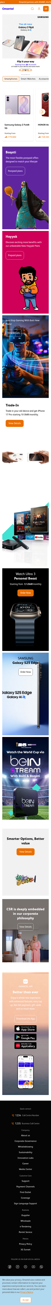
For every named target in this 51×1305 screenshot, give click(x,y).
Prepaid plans (15, 255)
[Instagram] (17, 1267)
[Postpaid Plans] (25, 188)
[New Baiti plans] (25, 356)
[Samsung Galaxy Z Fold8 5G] (17, 115)
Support (25, 1181)
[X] (25, 1267)
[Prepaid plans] (25, 272)
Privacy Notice (26, 1292)
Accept (26, 1300)
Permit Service (25, 1232)
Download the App (25, 1018)
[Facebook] (9, 1267)
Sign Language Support (25, 1203)
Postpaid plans (15, 171)
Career (25, 1163)
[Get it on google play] (25, 1037)
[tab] (11, 79)
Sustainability (25, 1152)
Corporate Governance (26, 1141)
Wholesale (26, 1221)
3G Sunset (25, 1249)
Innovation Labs (25, 1158)
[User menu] (39, 9)
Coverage (25, 1198)
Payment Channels (25, 1186)
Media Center (25, 1169)
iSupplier (25, 1215)
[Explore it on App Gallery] (25, 1045)
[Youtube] (33, 1267)
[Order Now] (25, 609)
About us (25, 1135)
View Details (14, 333)
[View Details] (25, 441)
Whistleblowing (25, 1146)
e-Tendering (25, 1226)
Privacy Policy (25, 1244)
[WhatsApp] (41, 1267)
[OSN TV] (25, 525)
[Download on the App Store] (25, 1028)
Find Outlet (25, 1192)
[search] (32, 9)
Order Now (25, 592)
